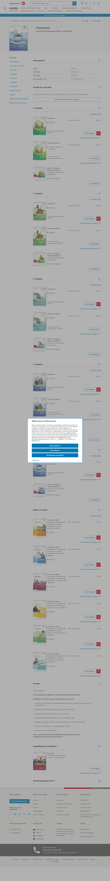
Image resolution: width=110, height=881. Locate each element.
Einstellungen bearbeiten (55, 455)
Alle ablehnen (55, 450)
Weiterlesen (36, 441)
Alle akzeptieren (55, 446)
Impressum (35, 460)
